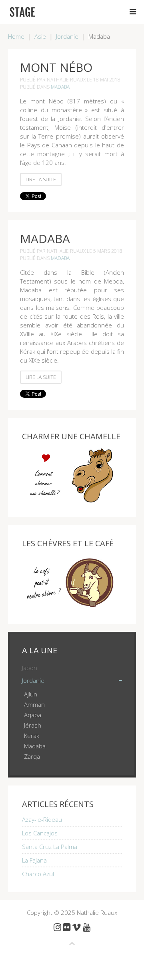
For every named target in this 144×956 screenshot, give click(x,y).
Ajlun (30, 694)
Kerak (31, 736)
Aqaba (32, 715)
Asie (40, 36)
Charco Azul (38, 874)
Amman (34, 704)
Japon (29, 668)
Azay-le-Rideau (42, 819)
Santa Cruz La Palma (49, 847)
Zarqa (32, 756)
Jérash (32, 725)
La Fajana (34, 860)
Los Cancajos (40, 833)
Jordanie (67, 36)
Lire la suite (41, 179)
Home (16, 36)
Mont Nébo (56, 67)
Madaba (60, 86)
